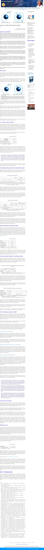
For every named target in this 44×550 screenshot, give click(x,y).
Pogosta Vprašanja (17, 542)
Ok (37, 548)
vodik (0, 26)
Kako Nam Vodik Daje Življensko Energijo (10, 25)
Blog (20, 9)
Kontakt (22, 9)
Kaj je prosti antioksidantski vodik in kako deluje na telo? (31, 92)
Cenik (27, 542)
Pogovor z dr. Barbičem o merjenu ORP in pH (12, 456)
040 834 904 (22, 1)
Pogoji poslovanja (23, 542)
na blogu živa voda (2, 234)
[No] (42, 548)
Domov (11, 542)
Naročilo (30, 542)
